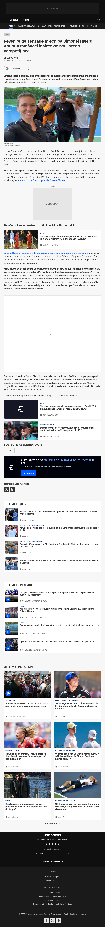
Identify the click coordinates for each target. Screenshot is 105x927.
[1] (46, 844)
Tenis (7, 34)
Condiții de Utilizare (52, 892)
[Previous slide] (5, 26)
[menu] (98, 20)
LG (5, 395)
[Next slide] (100, 26)
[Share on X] (6, 489)
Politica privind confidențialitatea (52, 896)
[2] (49, 844)
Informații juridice (52, 900)
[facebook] (46, 920)
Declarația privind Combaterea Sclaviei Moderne (52, 904)
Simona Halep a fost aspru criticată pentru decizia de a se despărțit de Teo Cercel (46, 253)
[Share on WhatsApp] (12, 489)
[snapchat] (58, 920)
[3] (52, 844)
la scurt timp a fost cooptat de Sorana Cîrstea (41, 180)
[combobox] (52, 853)
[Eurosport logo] (19, 20)
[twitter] (52, 920)
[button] (5, 20)
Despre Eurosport (52, 877)
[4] (55, 844)
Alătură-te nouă (52, 880)
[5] (58, 844)
